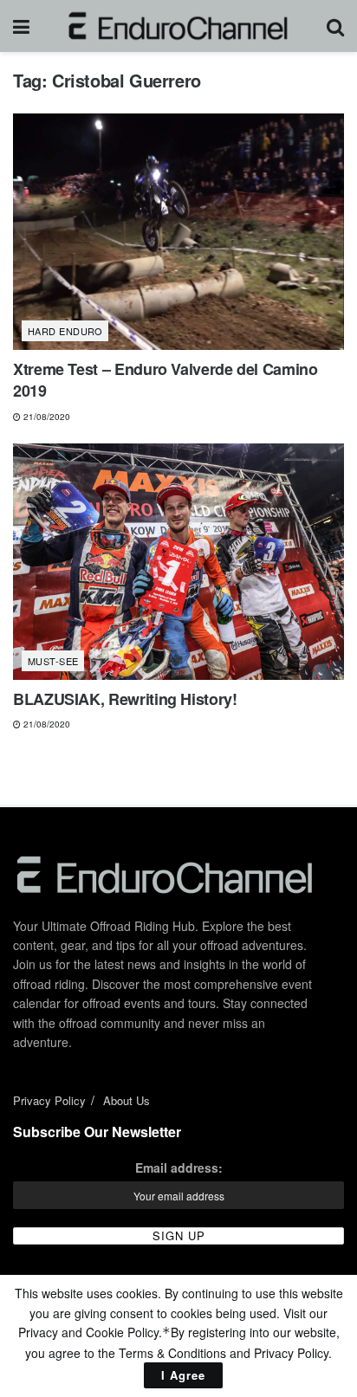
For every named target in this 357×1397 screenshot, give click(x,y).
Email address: (179, 1167)
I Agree (183, 1375)
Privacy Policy (49, 1100)
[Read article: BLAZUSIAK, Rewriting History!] (178, 561)
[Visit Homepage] (178, 26)
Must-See (53, 661)
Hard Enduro (65, 331)
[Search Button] (335, 26)
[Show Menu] (21, 26)
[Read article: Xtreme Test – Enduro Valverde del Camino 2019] (178, 231)
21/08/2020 (45, 417)
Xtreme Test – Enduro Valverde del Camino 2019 (165, 380)
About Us (126, 1100)
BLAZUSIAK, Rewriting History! (125, 699)
